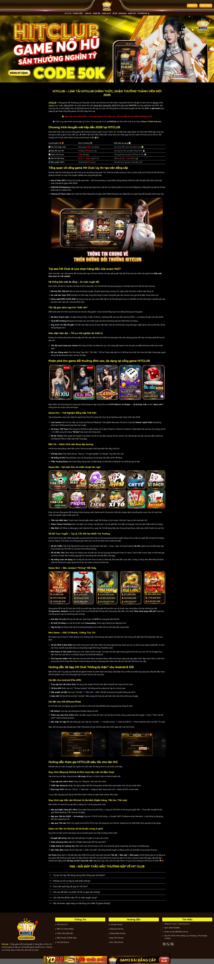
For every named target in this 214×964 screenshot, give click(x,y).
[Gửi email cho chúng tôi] (164, 944)
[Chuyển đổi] (50, 875)
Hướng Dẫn (77, 13)
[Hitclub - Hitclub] (107, 5)
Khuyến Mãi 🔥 (143, 13)
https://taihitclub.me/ (181, 924)
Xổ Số (115, 13)
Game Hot (132, 13)
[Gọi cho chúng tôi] (168, 944)
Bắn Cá (88, 13)
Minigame (122, 13)
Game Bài (96, 13)
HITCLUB (68, 13)
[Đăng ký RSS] (172, 944)
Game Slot (106, 13)
